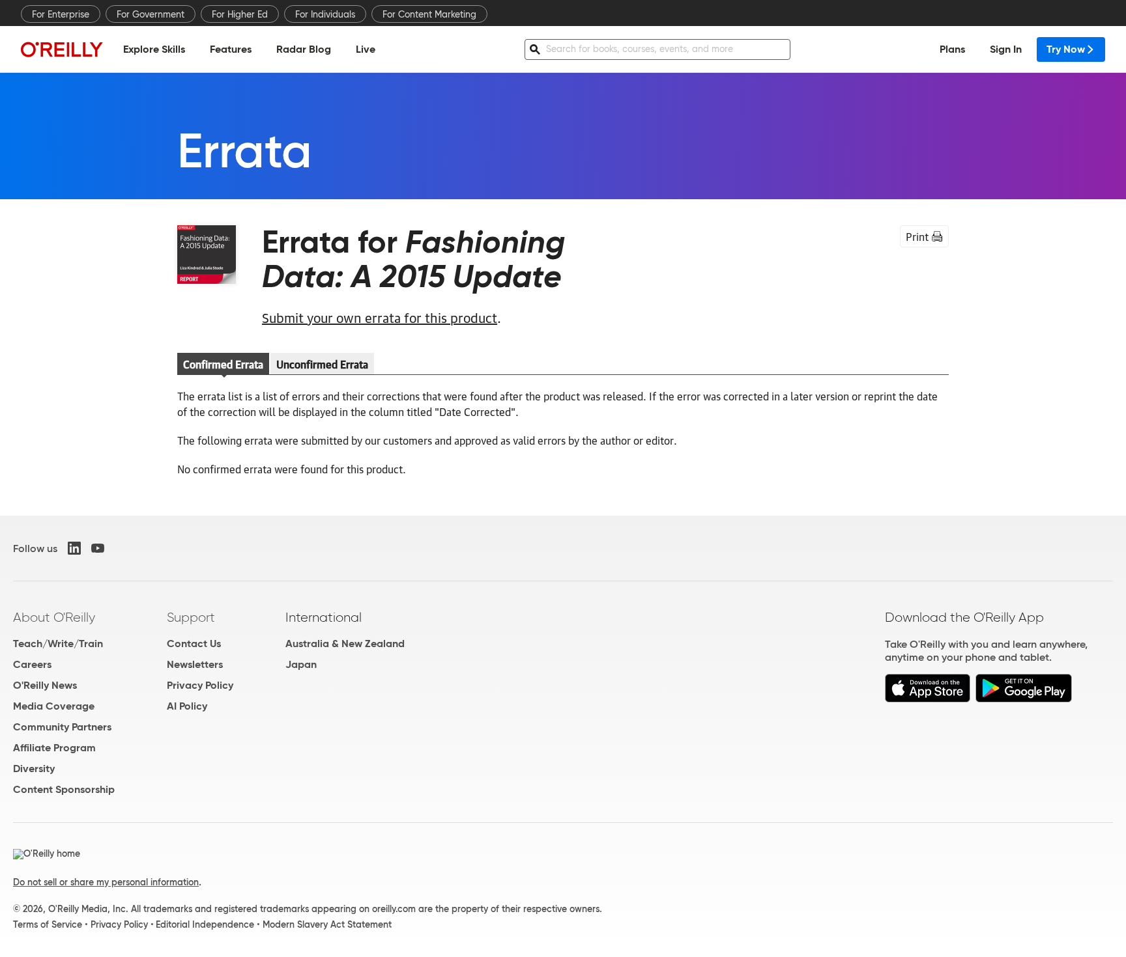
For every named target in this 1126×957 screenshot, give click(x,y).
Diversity (34, 768)
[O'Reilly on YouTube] (97, 548)
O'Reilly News (45, 685)
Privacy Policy (200, 685)
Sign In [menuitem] (1006, 49)
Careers (32, 664)
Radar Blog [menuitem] (303, 49)
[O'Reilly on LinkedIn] (74, 548)
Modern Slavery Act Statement (327, 924)
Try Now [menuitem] (1066, 49)
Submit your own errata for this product (379, 317)
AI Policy (187, 706)
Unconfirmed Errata (322, 364)
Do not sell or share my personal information (106, 882)
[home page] (62, 49)
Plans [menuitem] (952, 49)
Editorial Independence (205, 924)
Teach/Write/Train (58, 643)
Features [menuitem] (231, 49)
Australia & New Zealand (345, 643)
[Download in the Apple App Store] (927, 699)
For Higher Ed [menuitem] (240, 14)
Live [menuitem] (365, 49)
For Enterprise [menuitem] (60, 14)
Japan (301, 664)
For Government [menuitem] (150, 14)
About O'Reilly (54, 617)
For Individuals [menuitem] (325, 14)
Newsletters (195, 664)
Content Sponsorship (64, 789)
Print (917, 236)
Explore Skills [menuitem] (154, 49)
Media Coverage (53, 706)
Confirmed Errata (223, 364)
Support (191, 617)
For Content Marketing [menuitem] (429, 14)
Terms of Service (47, 924)
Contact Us (194, 643)
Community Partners (62, 727)
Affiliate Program (54, 748)
